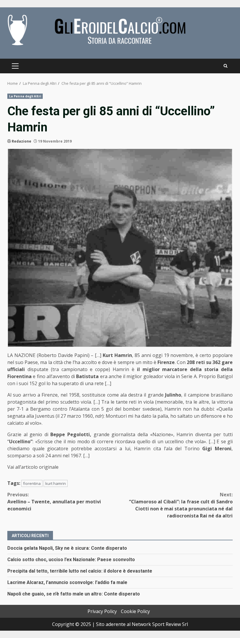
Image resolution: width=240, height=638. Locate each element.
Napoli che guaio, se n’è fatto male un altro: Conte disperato (73, 594)
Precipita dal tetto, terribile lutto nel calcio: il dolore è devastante (79, 571)
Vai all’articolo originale (33, 467)
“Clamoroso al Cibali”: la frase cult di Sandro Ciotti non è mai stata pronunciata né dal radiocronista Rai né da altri (181, 505)
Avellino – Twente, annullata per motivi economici (54, 501)
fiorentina (32, 483)
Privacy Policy (102, 611)
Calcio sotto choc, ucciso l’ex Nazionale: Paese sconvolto (71, 559)
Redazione (21, 141)
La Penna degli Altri (25, 96)
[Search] (225, 66)
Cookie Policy (135, 611)
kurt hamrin (55, 483)
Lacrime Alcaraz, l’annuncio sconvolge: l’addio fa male (67, 582)
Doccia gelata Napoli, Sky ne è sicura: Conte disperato (67, 548)
